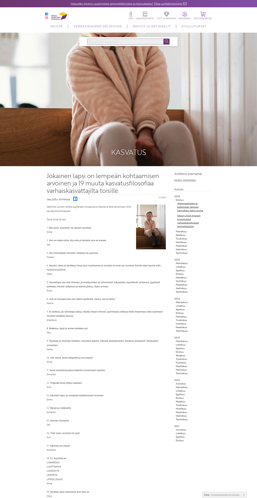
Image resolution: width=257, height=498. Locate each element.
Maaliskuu (181, 246)
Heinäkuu (181, 231)
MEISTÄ (57, 26)
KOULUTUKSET (194, 26)
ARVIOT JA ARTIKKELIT (152, 26)
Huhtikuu (181, 242)
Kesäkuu (180, 235)
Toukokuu (181, 238)
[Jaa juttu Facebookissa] (75, 199)
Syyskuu (180, 270)
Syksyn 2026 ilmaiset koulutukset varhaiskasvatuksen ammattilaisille (188, 221)
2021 (176, 426)
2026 (177, 196)
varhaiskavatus (189, 180)
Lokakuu (180, 267)
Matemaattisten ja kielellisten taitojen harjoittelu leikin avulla (190, 207)
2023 (177, 337)
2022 (177, 380)
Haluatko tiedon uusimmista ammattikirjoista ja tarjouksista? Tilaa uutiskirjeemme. (126, 3)
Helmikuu (181, 249)
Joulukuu (181, 383)
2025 (177, 259)
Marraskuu (182, 263)
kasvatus (178, 180)
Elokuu (180, 200)
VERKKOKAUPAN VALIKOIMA (98, 26)
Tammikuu (182, 253)
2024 (177, 298)
